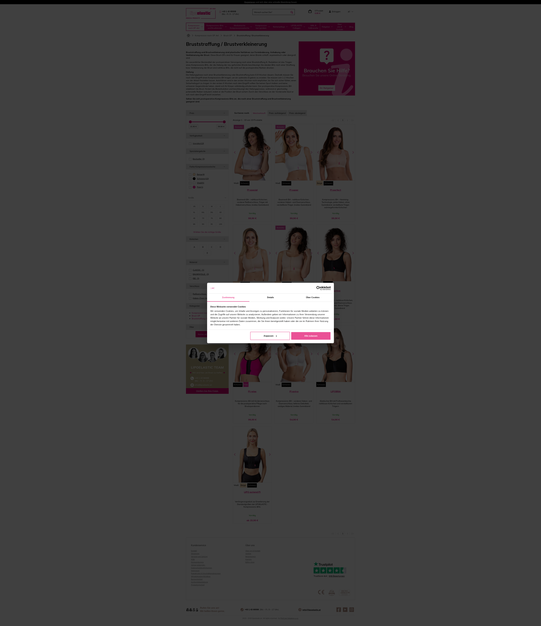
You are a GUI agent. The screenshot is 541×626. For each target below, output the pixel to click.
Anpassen (268, 336)
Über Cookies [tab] (313, 297)
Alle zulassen (310, 336)
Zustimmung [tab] (228, 297)
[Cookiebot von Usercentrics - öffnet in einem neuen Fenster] (318, 288)
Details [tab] (270, 297)
